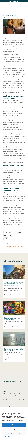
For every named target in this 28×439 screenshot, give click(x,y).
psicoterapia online (11, 246)
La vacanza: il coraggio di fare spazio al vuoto (14, 350)
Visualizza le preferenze (14, 433)
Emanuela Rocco (8, 17)
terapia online (20, 246)
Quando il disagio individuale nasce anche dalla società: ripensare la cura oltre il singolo (13, 284)
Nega (14, 429)
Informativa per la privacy (17, 436)
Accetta (14, 424)
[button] (25, 409)
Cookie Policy (8, 436)
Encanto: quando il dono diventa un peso (12, 319)
